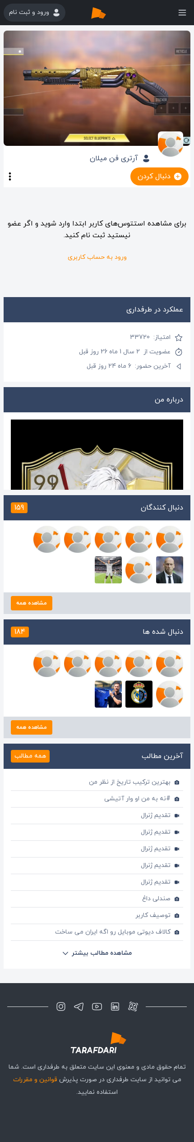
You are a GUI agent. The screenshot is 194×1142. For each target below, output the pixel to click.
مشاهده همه (31, 603)
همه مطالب (30, 756)
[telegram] (79, 1006)
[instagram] (60, 1006)
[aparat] (133, 1006)
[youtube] (97, 1006)
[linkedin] (115, 1006)
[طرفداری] (107, 12)
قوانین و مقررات (35, 1079)
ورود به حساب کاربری (97, 257)
